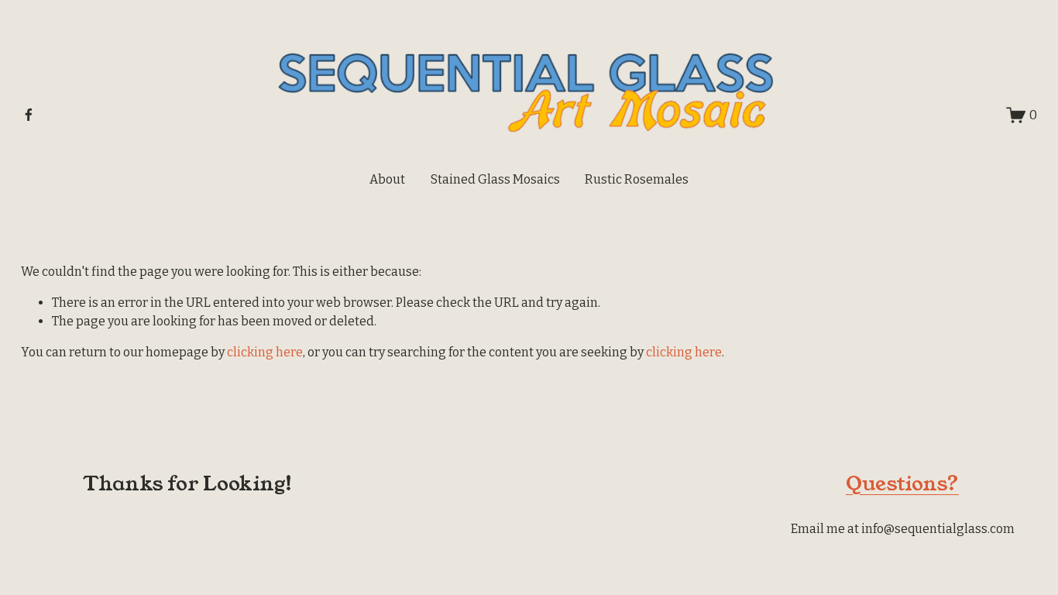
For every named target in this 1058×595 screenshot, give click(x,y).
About (387, 179)
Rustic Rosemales (637, 179)
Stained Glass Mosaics (495, 179)
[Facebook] (28, 114)
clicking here (265, 352)
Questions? (902, 483)
